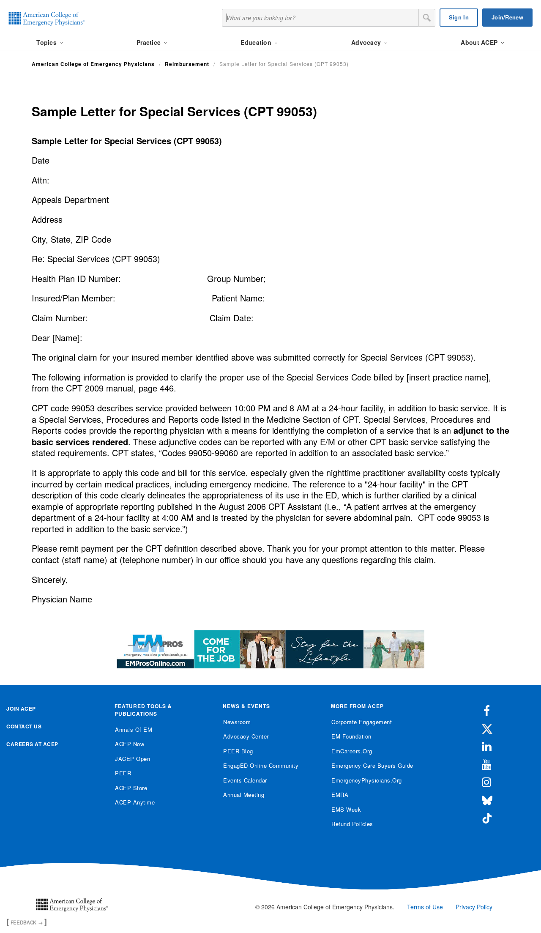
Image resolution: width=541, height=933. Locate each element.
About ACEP (480, 42)
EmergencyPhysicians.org (366, 780)
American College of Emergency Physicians (93, 64)
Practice (150, 42)
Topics (47, 42)
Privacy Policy (474, 907)
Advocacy (367, 42)
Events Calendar (245, 780)
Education (256, 42)
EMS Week (346, 809)
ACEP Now (129, 744)
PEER (123, 773)
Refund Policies (352, 824)
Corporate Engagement (361, 722)
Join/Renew (507, 17)
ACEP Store (131, 788)
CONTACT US (23, 726)
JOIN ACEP (21, 708)
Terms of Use (425, 907)
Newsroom (237, 722)
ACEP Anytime (135, 802)
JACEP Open (132, 759)
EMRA (339, 795)
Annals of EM (133, 729)
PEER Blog (238, 751)
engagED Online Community (260, 765)
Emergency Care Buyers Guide (372, 765)
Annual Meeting (243, 795)
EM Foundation (351, 736)
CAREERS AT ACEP (32, 744)
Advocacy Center (246, 736)
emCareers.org (351, 751)
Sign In (459, 17)
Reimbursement (187, 64)
